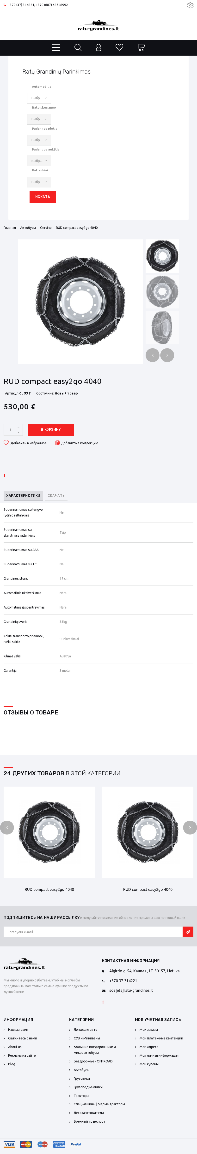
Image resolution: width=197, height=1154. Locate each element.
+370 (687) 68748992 (52, 5)
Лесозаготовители (89, 1113)
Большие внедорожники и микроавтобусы (95, 1050)
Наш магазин (18, 1030)
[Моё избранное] (119, 48)
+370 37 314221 (123, 981)
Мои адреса (149, 1047)
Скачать (56, 496)
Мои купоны (149, 1064)
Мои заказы (149, 1030)
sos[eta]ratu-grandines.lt (131, 990)
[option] (80, 301)
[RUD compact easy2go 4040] (80, 301)
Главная (10, 228)
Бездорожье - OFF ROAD (93, 1061)
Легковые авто (85, 1030)
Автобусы (28, 228)
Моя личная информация (159, 1055)
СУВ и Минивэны (87, 1038)
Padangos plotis (44, 128)
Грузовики (82, 1078)
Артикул (11, 393)
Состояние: (45, 393)
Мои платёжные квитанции (161, 1038)
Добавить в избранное (28, 443)
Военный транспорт (89, 1121)
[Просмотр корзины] (141, 48)
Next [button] (167, 355)
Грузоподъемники (88, 1087)
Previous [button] (153, 355)
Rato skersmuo (44, 107)
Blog (11, 1064)
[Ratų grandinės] (98, 26)
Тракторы (81, 1096)
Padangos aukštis (45, 149)
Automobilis (41, 86)
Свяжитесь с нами (22, 1038)
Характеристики (23, 496)
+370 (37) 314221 (21, 5)
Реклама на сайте (22, 1055)
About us (15, 1047)
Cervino (46, 228)
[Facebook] (103, 1002)
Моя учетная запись (158, 1019)
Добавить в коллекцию (79, 443)
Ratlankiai (40, 170)
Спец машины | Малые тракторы (99, 1104)
